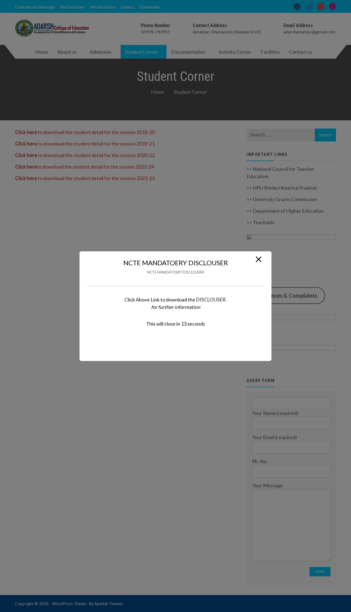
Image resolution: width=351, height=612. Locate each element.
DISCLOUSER (211, 299)
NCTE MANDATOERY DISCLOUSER (175, 272)
